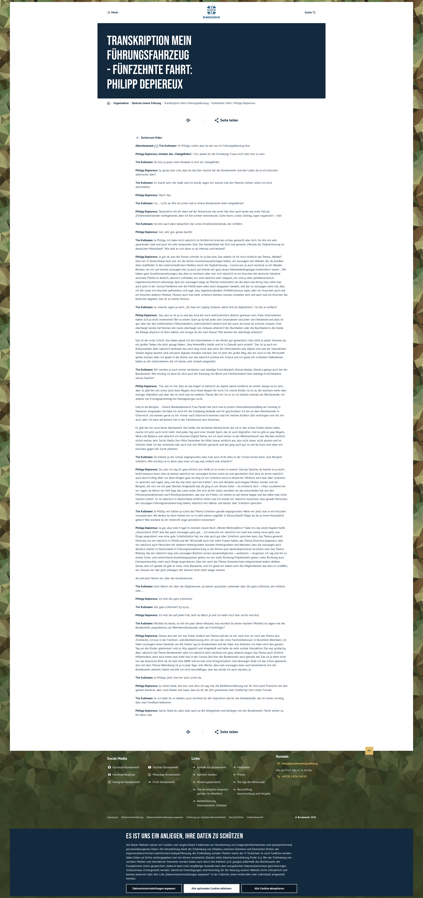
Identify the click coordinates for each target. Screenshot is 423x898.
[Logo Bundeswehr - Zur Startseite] (211, 12)
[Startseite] (108, 103)
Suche (308, 12)
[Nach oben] (369, 751)
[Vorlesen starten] (188, 120)
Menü (114, 12)
